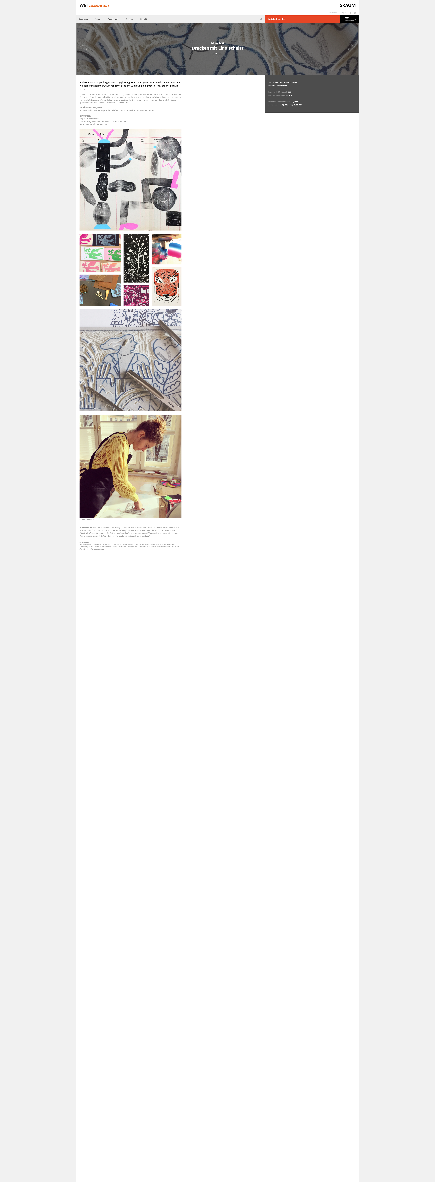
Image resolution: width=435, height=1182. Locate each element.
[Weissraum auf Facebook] (350, 12)
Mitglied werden (276, 19)
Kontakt (143, 19)
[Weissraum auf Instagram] (354, 12)
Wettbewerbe (113, 19)
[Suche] (261, 19)
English (344, 13)
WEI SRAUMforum (279, 86)
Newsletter (333, 13)
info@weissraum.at (145, 110)
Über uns (129, 19)
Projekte (98, 19)
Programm (83, 19)
